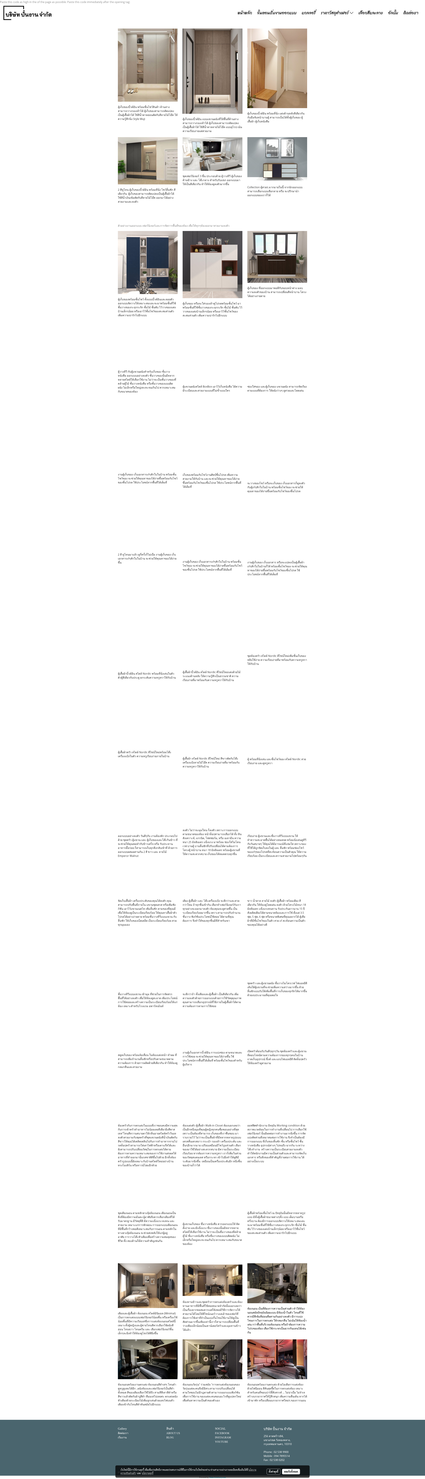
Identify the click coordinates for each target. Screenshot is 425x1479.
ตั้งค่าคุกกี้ (273, 1471)
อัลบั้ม (393, 12)
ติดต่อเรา (410, 12)
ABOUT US (173, 1433)
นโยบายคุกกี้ (147, 1473)
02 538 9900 (281, 1452)
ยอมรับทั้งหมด (291, 1471)
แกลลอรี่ (309, 12)
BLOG (170, 1437)
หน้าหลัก (245, 12)
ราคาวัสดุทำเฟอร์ (335, 12)
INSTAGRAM (223, 1437)
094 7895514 (282, 1456)
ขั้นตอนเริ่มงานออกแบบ (277, 12)
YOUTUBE (221, 1441)
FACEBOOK (222, 1433)
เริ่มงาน (122, 1437)
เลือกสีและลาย (370, 12)
